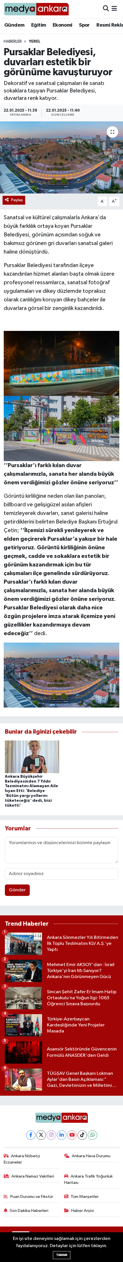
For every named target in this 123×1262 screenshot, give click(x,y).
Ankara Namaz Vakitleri (32, 1176)
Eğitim (38, 25)
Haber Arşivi (82, 1210)
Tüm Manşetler (85, 1196)
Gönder (17, 890)
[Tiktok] (82, 1135)
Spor (84, 25)
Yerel (34, 42)
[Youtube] (72, 1135)
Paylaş (17, 200)
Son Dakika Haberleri (29, 1210)
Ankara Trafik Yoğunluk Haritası (88, 1179)
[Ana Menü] (114, 9)
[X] (41, 1135)
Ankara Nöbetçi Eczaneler (22, 1159)
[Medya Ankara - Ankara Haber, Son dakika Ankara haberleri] (36, 9)
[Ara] (106, 9)
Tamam (61, 1255)
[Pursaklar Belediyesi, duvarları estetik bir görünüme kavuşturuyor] (61, 157)
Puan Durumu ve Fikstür (31, 1196)
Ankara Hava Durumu (91, 1156)
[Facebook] (30, 1135)
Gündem (14, 25)
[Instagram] (51, 1135)
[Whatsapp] (92, 1135)
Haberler (13, 42)
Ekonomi (62, 25)
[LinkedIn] (61, 1135)
